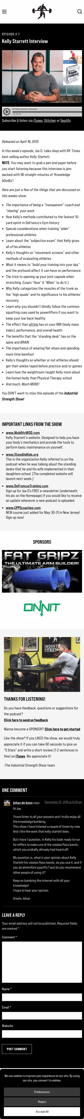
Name (7, 989)
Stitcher (50, 120)
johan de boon (23, 802)
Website (7, 1026)
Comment (9, 937)
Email (6, 1007)
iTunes (38, 120)
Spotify (65, 120)
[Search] (79, 11)
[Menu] (4, 11)
